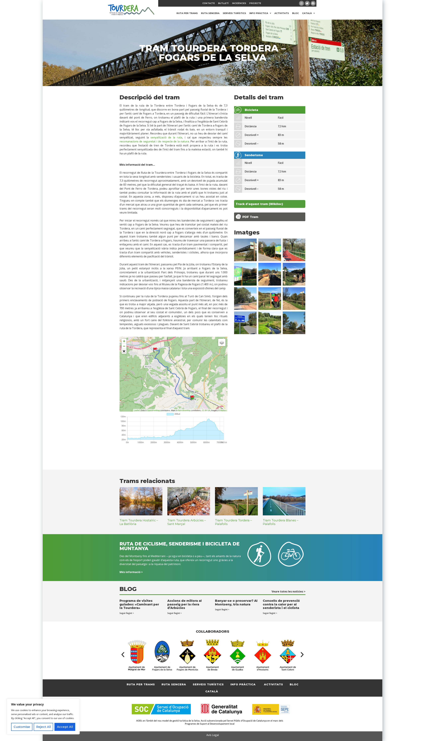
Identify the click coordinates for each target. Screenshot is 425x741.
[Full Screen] (124, 351)
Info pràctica (258, 13)
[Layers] (221, 342)
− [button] (124, 346)
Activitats (281, 13)
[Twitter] (307, 3)
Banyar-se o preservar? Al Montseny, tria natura (236, 602)
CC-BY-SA (206, 410)
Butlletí (223, 3)
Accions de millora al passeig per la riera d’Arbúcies (184, 604)
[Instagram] (301, 3)
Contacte (208, 3)
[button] (123, 654)
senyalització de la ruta (166, 137)
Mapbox (223, 410)
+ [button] (124, 341)
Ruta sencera (210, 13)
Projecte (255, 3)
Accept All (65, 727)
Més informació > (131, 572)
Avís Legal (212, 735)
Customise (22, 727)
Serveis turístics (234, 13)
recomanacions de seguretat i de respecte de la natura (154, 141)
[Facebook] (313, 3)
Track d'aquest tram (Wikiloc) (259, 204)
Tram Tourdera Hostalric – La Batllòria (139, 522)
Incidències (239, 3)
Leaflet (136, 410)
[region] (43, 716)
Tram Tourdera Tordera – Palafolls (233, 522)
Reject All (43, 727)
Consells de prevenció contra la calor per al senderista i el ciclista (281, 604)
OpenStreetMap (153, 410)
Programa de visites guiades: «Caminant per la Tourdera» (139, 604)
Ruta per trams (187, 13)
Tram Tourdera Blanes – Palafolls (280, 522)
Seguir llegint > (127, 613)
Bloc (295, 13)
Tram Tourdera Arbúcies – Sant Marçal (186, 522)
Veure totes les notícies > (288, 591)
